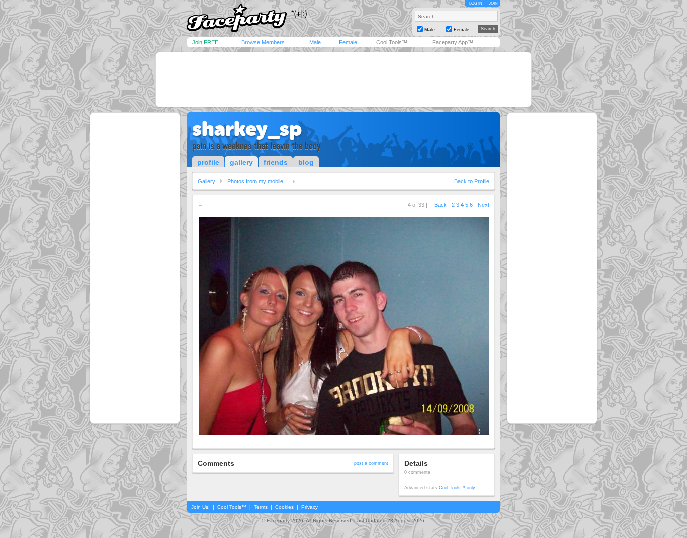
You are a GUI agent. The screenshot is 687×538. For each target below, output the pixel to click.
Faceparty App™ (452, 42)
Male (315, 42)
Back (440, 205)
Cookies (284, 507)
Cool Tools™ (391, 42)
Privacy (309, 507)
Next (483, 205)
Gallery (206, 181)
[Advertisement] (343, 79)
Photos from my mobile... (257, 181)
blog (306, 162)
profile (208, 162)
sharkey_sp (247, 128)
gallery (241, 162)
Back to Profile (471, 181)
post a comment (371, 463)
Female (348, 42)
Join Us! (200, 507)
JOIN (493, 3)
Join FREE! (206, 42)
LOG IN (475, 3)
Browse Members (263, 42)
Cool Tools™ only (457, 487)
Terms (261, 507)
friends (276, 162)
